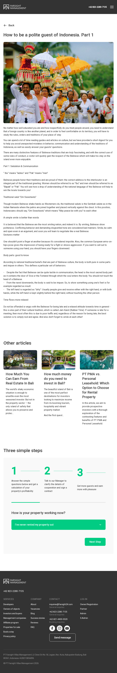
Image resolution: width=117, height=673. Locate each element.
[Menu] (112, 7)
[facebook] (52, 628)
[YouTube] (67, 628)
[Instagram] (59, 628)
